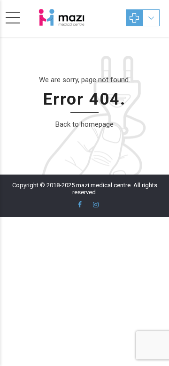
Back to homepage (84, 124)
